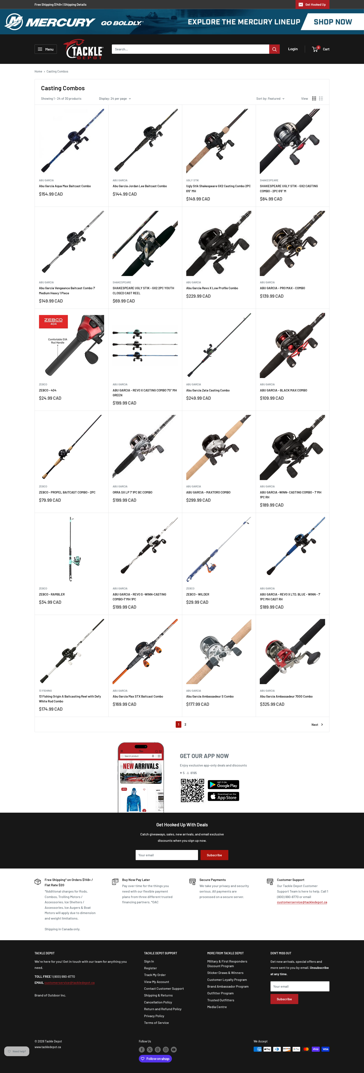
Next (315, 724)
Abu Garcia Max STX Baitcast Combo (138, 696)
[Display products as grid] (314, 98)
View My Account (156, 982)
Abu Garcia (46, 180)
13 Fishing (45, 690)
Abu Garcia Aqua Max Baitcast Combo (65, 186)
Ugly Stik (192, 180)
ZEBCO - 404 (47, 390)
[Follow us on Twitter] (150, 1050)
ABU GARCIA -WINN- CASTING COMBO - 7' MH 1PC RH (290, 494)
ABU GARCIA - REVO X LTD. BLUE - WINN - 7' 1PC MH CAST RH (290, 596)
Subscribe (214, 855)
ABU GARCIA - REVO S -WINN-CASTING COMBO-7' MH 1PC (139, 596)
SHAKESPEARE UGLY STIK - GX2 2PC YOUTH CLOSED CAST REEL (143, 290)
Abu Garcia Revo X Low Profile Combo (212, 288)
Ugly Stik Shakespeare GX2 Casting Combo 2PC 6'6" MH (218, 188)
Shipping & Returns (158, 995)
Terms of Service (156, 1023)
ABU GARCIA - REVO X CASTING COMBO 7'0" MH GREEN (145, 392)
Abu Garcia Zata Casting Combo (208, 390)
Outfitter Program (220, 993)
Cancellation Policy (158, 1002)
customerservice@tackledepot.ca (302, 902)
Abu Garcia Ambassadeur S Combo (210, 696)
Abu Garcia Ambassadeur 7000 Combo (286, 696)
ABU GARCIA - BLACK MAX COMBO (283, 390)
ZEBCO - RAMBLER (52, 594)
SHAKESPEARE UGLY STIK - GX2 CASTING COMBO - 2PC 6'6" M (289, 188)
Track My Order (155, 975)
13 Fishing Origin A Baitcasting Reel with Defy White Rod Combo (70, 698)
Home (38, 71)
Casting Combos (57, 71)
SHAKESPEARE (269, 180)
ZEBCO (43, 384)
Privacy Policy (154, 1016)
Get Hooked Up (315, 4)
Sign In (149, 961)
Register (150, 968)
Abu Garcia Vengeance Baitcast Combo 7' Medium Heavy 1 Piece (67, 290)
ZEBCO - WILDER (197, 594)
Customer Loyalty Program (227, 980)
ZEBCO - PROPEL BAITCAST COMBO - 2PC (67, 492)
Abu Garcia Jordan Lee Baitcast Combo (140, 186)
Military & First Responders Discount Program (227, 963)
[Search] (274, 49)
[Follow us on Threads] (158, 1050)
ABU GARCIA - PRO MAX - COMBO (282, 288)
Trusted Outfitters (220, 1000)
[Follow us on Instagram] (166, 1050)
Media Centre (217, 1007)
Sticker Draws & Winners (225, 973)
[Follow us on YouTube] (174, 1050)
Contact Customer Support (164, 988)
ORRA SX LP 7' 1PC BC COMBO (132, 492)
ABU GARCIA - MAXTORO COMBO (208, 492)
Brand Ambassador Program (228, 986)
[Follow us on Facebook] (142, 1050)
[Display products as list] (321, 98)
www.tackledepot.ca (48, 1047)
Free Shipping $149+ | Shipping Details (60, 4)
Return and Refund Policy (163, 1009)
